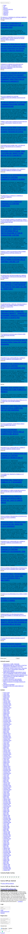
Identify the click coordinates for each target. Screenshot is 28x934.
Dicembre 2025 (7, 703)
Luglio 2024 (6, 726)
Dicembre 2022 (7, 752)
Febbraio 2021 (6, 782)
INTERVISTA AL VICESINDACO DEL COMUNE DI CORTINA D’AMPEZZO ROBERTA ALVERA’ (14, 177)
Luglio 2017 (6, 841)
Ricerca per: (3, 658)
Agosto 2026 (6, 692)
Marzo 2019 (6, 814)
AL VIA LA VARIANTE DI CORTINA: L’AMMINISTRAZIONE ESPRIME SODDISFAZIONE (14, 104)
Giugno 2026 (6, 695)
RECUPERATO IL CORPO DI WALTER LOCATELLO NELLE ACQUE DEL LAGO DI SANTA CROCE (11, 499)
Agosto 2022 (6, 758)
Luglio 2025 (6, 710)
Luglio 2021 (6, 776)
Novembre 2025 (7, 705)
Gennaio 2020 (6, 800)
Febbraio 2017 (6, 848)
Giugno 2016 (6, 859)
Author (10, 928)
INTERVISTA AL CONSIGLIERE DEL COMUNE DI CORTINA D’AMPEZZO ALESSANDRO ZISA (14, 366)
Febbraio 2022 (6, 766)
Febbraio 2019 (6, 815)
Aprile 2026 (6, 698)
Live (4, 6)
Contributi (20, 901)
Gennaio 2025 (6, 718)
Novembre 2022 (7, 754)
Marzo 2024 (6, 732)
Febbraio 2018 (6, 832)
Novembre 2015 (7, 868)
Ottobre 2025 (6, 706)
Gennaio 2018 (6, 833)
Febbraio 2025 (6, 717)
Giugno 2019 (6, 810)
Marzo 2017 (6, 847)
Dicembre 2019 (6, 802)
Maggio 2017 (6, 844)
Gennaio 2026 (6, 702)
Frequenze (5, 12)
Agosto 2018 (6, 823)
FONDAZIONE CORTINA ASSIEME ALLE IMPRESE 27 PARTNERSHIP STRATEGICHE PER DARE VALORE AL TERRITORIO (14, 286)
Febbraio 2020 (6, 799)
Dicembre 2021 (6, 769)
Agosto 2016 (6, 856)
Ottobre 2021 (6, 771)
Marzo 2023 (6, 748)
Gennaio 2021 (6, 784)
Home (4, 5)
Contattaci (5, 10)
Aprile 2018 (5, 829)
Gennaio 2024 (6, 735)
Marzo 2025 (6, 716)
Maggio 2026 (6, 696)
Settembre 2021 (7, 773)
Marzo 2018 (6, 830)
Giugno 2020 (6, 793)
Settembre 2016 (7, 855)
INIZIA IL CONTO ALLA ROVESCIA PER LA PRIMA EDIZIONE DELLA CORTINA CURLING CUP (13, 259)
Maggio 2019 (6, 811)
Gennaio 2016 (6, 866)
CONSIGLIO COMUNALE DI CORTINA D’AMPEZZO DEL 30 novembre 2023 (12, 25)
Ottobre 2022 (6, 755)
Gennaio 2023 (6, 751)
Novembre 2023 (7, 737)
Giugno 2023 (6, 744)
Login (2, 910)
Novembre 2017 (7, 836)
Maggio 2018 (6, 827)
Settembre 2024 (7, 724)
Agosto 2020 (6, 791)
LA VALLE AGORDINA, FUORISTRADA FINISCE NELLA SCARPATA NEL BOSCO (12, 432)
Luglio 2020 (6, 792)
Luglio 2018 (6, 825)
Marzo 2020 (6, 797)
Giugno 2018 (6, 826)
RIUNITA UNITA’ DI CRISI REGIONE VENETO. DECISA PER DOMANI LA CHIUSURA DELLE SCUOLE (14, 622)
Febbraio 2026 (6, 701)
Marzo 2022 (6, 765)
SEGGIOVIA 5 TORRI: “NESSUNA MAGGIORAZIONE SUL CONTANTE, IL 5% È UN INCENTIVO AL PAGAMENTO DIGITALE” (15, 665)
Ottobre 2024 (6, 722)
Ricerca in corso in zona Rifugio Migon (12, 680)
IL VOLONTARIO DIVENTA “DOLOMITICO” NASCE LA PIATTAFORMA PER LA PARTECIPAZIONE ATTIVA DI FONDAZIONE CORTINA (11, 231)
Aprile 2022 (6, 763)
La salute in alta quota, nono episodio (12, 679)
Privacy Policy (4, 890)
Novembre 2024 (7, 721)
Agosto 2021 (6, 774)
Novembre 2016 (7, 852)
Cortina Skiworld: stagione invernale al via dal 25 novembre (13, 645)
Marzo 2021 (6, 781)
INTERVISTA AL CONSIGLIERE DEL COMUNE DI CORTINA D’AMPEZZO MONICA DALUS (14, 455)
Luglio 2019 (6, 808)
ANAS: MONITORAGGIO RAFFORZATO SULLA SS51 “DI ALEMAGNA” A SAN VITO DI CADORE (14, 673)
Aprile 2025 (6, 714)
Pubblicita (5, 14)
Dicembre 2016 (6, 851)
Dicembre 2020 (7, 785)
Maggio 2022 (6, 762)
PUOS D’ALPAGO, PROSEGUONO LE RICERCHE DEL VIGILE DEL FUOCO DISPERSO (13, 524)
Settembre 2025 (7, 707)
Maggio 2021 (6, 778)
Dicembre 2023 (7, 736)
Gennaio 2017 (6, 849)
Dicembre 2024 (7, 720)
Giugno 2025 (6, 711)
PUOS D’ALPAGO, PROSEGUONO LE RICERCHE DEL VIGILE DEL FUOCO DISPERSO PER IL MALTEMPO (13, 577)
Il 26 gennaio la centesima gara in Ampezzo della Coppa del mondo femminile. (14, 342)
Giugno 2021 (6, 777)
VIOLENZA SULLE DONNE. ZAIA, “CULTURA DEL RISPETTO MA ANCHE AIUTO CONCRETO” (13, 153)
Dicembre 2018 (6, 818)
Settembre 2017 (7, 838)
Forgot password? (5, 911)
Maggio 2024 (6, 729)
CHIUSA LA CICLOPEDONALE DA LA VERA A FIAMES (13, 599)
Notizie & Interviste (8, 9)
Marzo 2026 (6, 699)
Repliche (5, 8)
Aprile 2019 (5, 812)
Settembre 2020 (7, 789)
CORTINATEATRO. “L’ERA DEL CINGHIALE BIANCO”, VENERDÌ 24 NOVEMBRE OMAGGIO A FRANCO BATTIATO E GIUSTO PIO (14, 314)
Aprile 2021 (5, 780)
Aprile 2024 (6, 731)
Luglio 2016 (6, 857)
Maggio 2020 (6, 795)
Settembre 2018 (7, 822)
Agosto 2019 (6, 807)
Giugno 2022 (6, 761)
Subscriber (4, 928)
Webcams (5, 13)
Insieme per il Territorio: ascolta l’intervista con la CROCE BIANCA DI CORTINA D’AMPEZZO (15, 675)
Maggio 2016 (6, 860)
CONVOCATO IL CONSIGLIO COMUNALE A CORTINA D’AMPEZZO (11, 203)
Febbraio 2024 (6, 733)
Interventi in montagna (8, 677)
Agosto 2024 (6, 725)
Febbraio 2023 (6, 750)
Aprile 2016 (5, 862)
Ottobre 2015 (6, 870)
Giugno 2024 (6, 728)
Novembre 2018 (7, 819)
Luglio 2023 (6, 743)
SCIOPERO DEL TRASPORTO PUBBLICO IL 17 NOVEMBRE (12, 481)
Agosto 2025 (6, 709)
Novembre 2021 (7, 770)
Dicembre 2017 (6, 834)
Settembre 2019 (7, 806)
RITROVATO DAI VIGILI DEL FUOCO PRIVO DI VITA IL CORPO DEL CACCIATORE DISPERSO (14, 408)
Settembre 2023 (7, 740)
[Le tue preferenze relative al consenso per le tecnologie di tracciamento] (2, 931)
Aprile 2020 (6, 796)
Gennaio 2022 (6, 767)
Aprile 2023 (6, 747)
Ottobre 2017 (6, 837)
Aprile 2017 (5, 845)
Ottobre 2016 (6, 853)
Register (3, 913)
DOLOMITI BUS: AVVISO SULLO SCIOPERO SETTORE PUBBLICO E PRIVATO (13, 389)
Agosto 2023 (6, 741)
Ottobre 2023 (6, 739)
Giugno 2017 (6, 842)
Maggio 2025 (6, 713)
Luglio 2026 (6, 694)
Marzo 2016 (6, 863)
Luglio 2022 (6, 759)
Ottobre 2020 (6, 788)
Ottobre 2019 (6, 804)
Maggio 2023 (6, 746)
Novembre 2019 (7, 803)
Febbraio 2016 (6, 864)
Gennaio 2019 (6, 817)
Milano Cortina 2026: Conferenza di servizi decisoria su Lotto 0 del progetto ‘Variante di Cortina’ (13, 129)
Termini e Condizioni (13, 890)
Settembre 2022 (7, 756)
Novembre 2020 (7, 787)
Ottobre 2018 (6, 821)
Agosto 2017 (6, 840)
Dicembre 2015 (6, 867)
